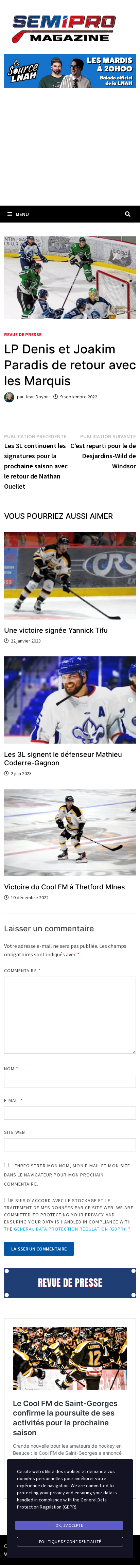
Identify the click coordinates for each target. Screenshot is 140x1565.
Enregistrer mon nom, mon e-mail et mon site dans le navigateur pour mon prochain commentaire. (67, 1175)
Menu (22, 214)
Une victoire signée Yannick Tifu (56, 630)
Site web (14, 1132)
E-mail (13, 1100)
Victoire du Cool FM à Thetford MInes (64, 887)
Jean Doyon (37, 397)
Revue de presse (22, 334)
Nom (11, 1069)
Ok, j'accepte (69, 1525)
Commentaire (22, 970)
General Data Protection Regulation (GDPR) (69, 1229)
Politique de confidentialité (70, 1541)
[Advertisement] (70, 154)
